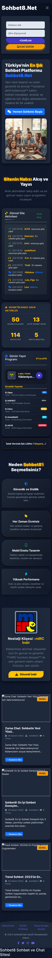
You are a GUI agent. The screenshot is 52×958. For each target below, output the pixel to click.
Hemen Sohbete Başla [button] (27, 111)
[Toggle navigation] (47, 8)
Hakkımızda (8, 925)
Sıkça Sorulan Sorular (41, 927)
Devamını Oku (15, 760)
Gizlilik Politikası (23, 927)
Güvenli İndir (28, 674)
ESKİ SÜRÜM (27, 46)
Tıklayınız (38, 443)
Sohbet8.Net (19, 7)
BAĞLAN (26, 40)
